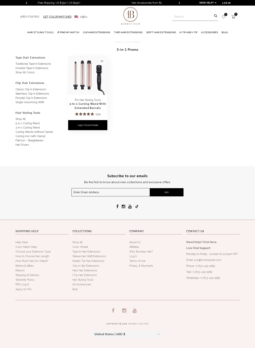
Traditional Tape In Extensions (33, 63)
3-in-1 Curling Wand (27, 127)
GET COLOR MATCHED (57, 16)
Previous (26, 3)
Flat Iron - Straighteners (29, 140)
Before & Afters (24, 265)
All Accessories (81, 284)
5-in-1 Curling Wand (27, 123)
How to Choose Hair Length (32, 256)
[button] (40, 32)
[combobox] (195, 16)
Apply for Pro (23, 289)
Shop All (20, 118)
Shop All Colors (25, 72)
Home (118, 42)
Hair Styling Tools (83, 279)
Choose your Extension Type (33, 251)
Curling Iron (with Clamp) (30, 136)
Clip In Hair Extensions (85, 265)
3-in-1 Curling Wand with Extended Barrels (87, 105)
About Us (135, 242)
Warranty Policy (25, 279)
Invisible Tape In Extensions (31, 68)
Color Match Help (26, 246)
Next (179, 3)
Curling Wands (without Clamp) (34, 131)
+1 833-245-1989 (205, 265)
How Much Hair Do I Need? (31, 260)
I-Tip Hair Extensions (84, 275)
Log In (133, 256)
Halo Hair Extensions (84, 270)
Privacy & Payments (141, 265)
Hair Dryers (22, 144)
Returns (20, 270)
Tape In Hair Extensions (86, 251)
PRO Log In (22, 284)
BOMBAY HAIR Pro (138, 324)
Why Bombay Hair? (141, 251)
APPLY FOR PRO (29, 16)
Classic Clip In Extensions (30, 89)
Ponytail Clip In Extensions (31, 97)
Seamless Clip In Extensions (32, 93)
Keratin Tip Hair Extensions (88, 260)
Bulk (75, 289)
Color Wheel (80, 246)
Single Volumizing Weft (29, 102)
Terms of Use (137, 260)
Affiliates (134, 246)
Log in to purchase (88, 125)
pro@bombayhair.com (207, 259)
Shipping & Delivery (27, 275)
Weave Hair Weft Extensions (89, 256)
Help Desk (21, 242)
